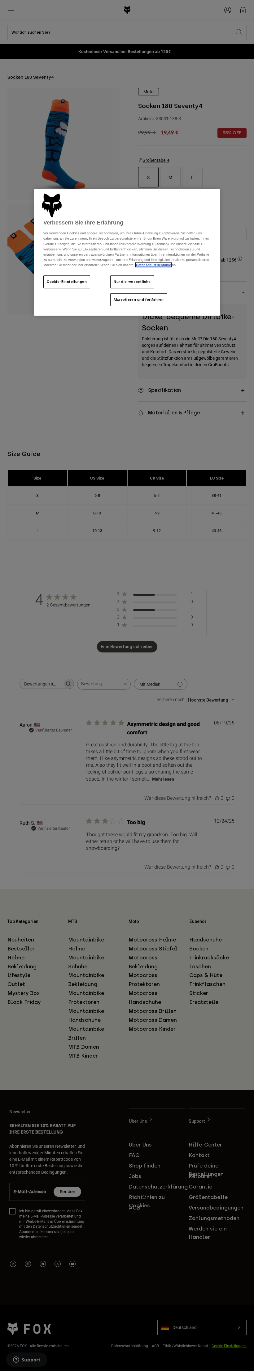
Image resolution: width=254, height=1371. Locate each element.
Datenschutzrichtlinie (153, 265)
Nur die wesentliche (132, 281)
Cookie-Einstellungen (67, 281)
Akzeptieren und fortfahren (139, 299)
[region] (127, 252)
